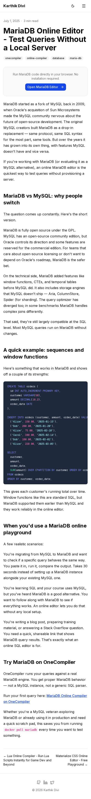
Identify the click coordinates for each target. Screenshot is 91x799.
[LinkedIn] (45, 782)
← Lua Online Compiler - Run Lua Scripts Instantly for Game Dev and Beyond (27, 760)
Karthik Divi (14, 6)
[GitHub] (39, 782)
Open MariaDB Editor (42, 87)
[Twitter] (52, 782)
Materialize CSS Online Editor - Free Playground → (72, 760)
